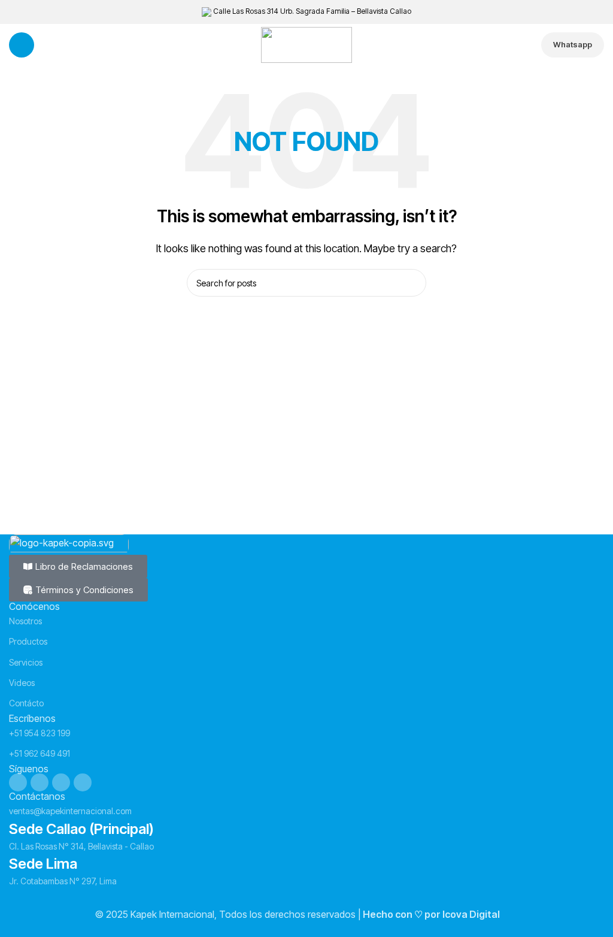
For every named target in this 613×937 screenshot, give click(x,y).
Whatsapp (572, 44)
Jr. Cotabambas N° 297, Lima (63, 881)
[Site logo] (306, 44)
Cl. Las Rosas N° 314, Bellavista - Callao (81, 846)
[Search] (412, 283)
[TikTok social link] (83, 782)
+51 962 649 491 (39, 753)
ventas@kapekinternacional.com (70, 811)
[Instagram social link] (39, 782)
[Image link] (69, 543)
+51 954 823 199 (39, 733)
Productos (28, 641)
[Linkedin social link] (61, 782)
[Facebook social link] (18, 782)
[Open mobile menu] (21, 45)
